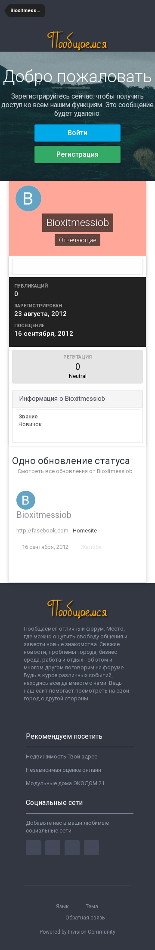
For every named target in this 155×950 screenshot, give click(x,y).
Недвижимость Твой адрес (61, 756)
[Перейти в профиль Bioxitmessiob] (25, 500)
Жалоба (91, 547)
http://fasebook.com (42, 530)
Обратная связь (85, 918)
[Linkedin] (72, 847)
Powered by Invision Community (77, 932)
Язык (63, 907)
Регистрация (77, 154)
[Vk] (91, 847)
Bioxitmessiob (43, 515)
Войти (77, 133)
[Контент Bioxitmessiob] (77, 266)
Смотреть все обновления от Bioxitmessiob (74, 471)
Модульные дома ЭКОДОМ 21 (65, 783)
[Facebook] (33, 847)
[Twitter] (52, 847)
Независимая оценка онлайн (63, 770)
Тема (92, 907)
